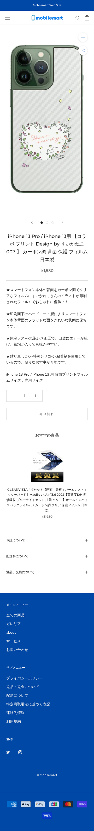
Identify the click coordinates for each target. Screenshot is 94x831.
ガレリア (13, 623)
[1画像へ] (41, 222)
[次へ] (62, 222)
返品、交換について (20, 572)
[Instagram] (20, 752)
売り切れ (47, 414)
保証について (15, 540)
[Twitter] (8, 752)
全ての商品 (15, 615)
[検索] (77, 17)
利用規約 (13, 721)
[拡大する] (82, 37)
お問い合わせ (17, 649)
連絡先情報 (15, 712)
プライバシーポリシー (24, 678)
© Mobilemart (47, 775)
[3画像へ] (52, 222)
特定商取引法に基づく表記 (28, 704)
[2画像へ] (47, 222)
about (11, 632)
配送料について (17, 556)
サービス (13, 641)
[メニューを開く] (7, 18)
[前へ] (32, 222)
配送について (17, 695)
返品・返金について (22, 686)
